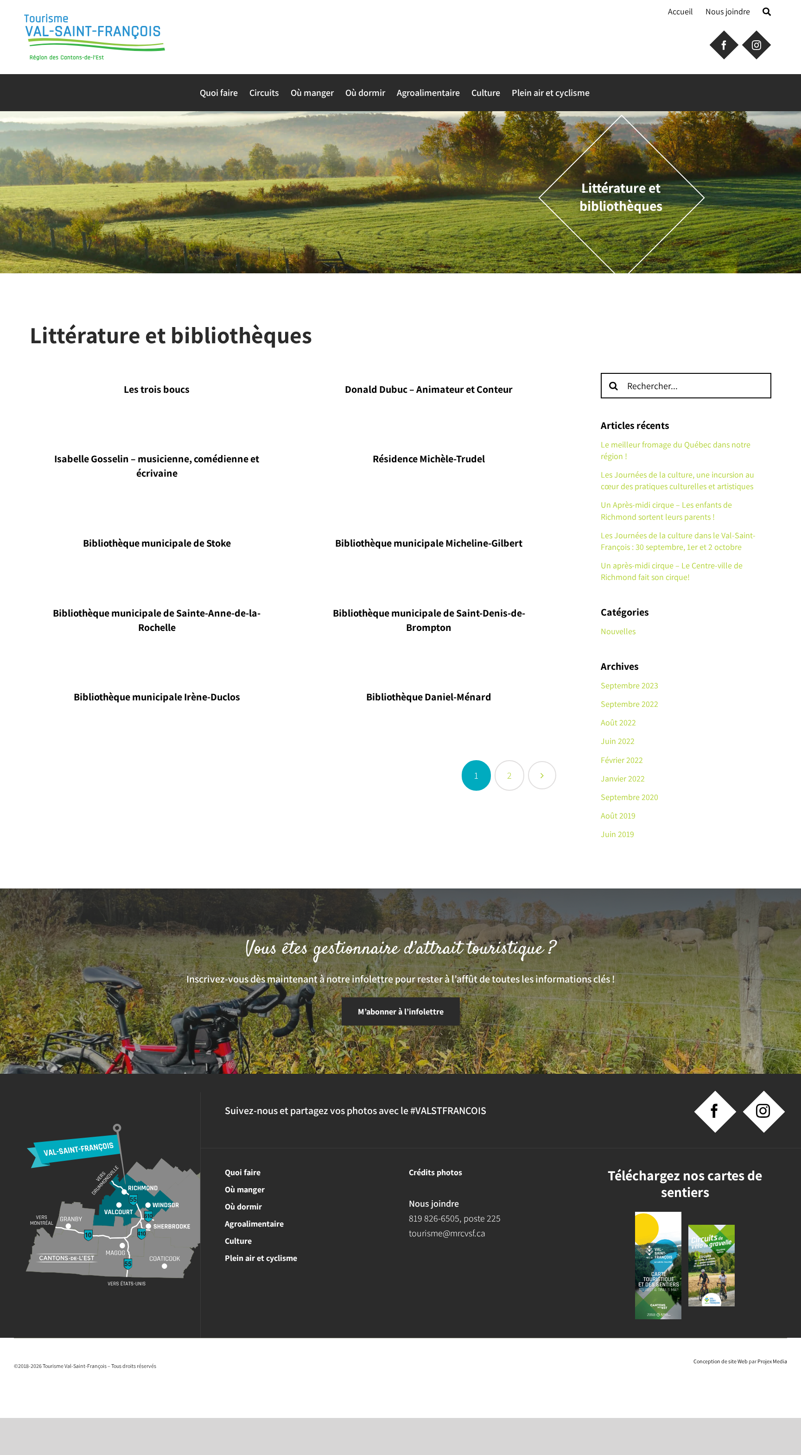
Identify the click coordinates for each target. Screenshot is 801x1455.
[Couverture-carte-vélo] (711, 1229)
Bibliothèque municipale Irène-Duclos (157, 696)
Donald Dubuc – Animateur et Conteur (429, 389)
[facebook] (714, 1111)
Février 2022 (622, 760)
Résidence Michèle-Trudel (429, 458)
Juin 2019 (617, 834)
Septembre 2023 (629, 685)
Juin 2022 (618, 741)
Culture (238, 1240)
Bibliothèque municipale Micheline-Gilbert (428, 542)
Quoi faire (243, 1172)
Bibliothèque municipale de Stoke (157, 542)
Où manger (245, 1189)
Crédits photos (435, 1172)
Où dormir (243, 1206)
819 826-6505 (434, 1218)
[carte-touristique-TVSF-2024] (658, 1216)
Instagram (755, 44)
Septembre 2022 (629, 704)
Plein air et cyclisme (261, 1258)
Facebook (723, 44)
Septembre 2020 (629, 797)
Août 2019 (618, 815)
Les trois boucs (157, 389)
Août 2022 (618, 722)
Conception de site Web (720, 1361)
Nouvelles (618, 631)
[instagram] (763, 1111)
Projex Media (772, 1361)
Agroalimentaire (254, 1223)
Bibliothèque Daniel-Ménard (428, 696)
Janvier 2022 (623, 778)
